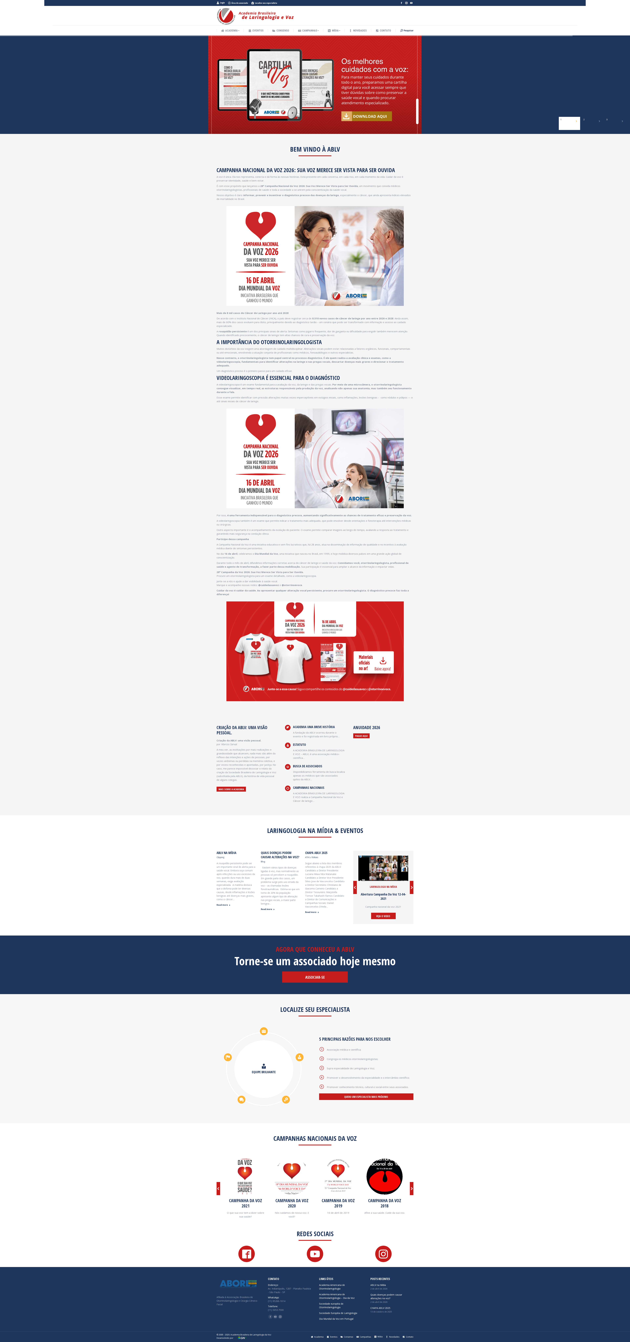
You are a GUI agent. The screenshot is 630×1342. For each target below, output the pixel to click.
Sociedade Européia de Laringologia (338, 1313)
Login (222, 2)
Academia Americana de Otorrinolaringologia (332, 1286)
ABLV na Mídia (226, 853)
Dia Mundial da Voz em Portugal (336, 1318)
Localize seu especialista (266, 2)
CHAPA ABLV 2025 (316, 853)
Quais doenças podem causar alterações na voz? (280, 855)
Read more (222, 905)
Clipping (220, 857)
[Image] (315, 651)
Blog (263, 861)
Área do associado (239, 2)
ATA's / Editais (311, 857)
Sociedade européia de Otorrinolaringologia (331, 1305)
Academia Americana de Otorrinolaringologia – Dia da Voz (337, 1296)
